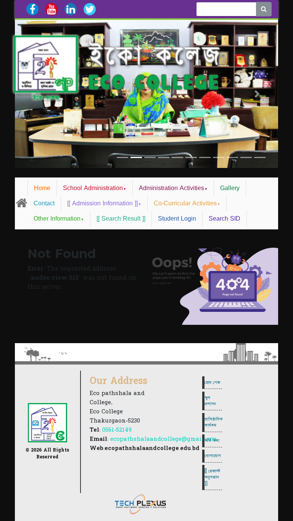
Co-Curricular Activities (185, 203)
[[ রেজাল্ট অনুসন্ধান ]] (212, 477)
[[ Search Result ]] (121, 218)
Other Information (57, 218)
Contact (44, 203)
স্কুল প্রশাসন (210, 400)
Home (42, 188)
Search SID (224, 218)
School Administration (93, 188)
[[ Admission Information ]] (102, 203)
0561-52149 (117, 430)
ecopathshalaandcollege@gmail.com (163, 439)
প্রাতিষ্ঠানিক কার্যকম (213, 422)
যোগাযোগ (212, 455)
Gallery (230, 188)
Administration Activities (171, 188)
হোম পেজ (212, 382)
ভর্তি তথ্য (211, 440)
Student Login (177, 218)
